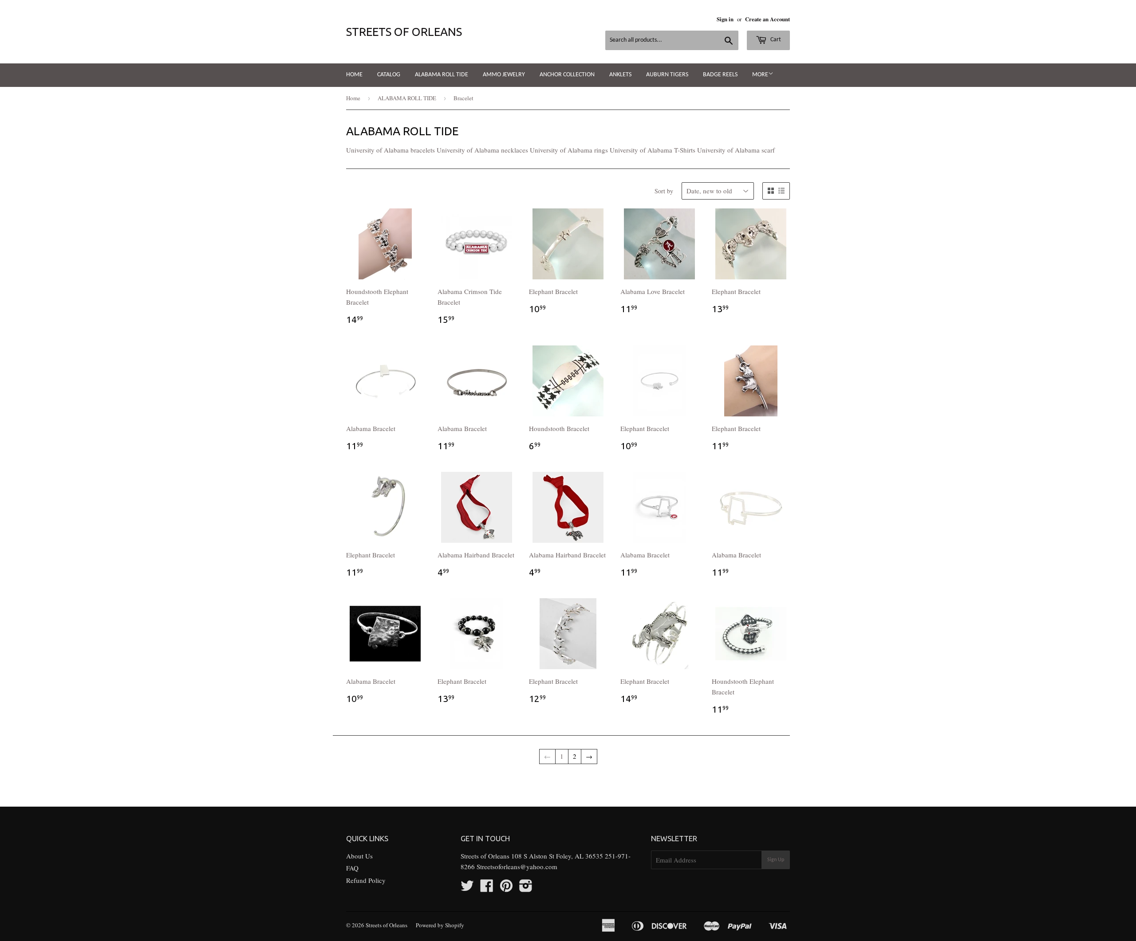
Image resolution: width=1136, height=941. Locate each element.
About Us (359, 855)
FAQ (352, 867)
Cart (775, 39)
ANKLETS (620, 74)
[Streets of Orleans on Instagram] (525, 888)
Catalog (388, 74)
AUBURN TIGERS (667, 74)
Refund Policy (366, 880)
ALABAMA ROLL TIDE (441, 74)
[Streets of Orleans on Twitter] (467, 888)
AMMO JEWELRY (504, 74)
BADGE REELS (720, 74)
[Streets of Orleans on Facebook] (486, 888)
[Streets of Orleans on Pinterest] (506, 888)
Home (354, 74)
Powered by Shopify (440, 925)
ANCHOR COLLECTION (567, 74)
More (760, 74)
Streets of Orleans (404, 31)
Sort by (664, 191)
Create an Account (767, 19)
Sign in (725, 19)
